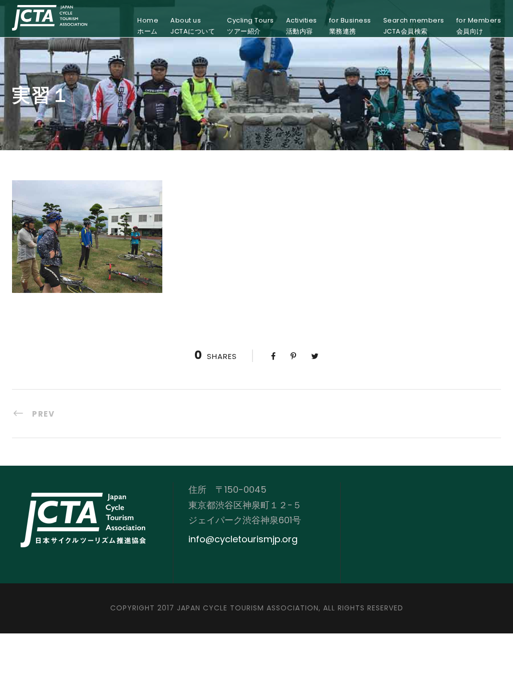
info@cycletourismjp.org (243, 539)
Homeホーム (147, 26)
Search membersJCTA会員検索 (413, 26)
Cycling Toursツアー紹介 (250, 26)
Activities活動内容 (301, 26)
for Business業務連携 (350, 26)
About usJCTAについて (192, 26)
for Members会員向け (478, 26)
